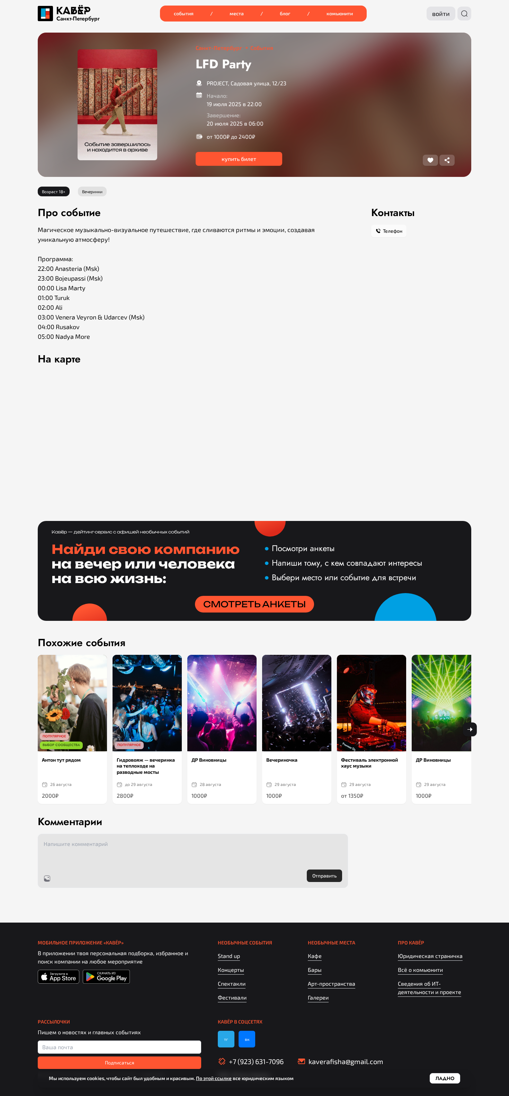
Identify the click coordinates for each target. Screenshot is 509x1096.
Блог (285, 13)
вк (247, 1039)
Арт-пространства (331, 983)
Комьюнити (340, 13)
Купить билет (239, 158)
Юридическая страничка (430, 955)
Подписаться (119, 1062)
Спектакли (231, 983)
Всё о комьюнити (420, 969)
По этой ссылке (214, 1078)
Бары (315, 969)
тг (226, 1039)
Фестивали (232, 997)
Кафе (315, 955)
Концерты (231, 969)
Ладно (445, 1078)
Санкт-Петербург (78, 19)
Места (237, 13)
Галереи (318, 997)
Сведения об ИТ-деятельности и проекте (429, 987)
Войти (441, 13)
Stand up (229, 955)
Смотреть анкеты (254, 604)
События (184, 13)
